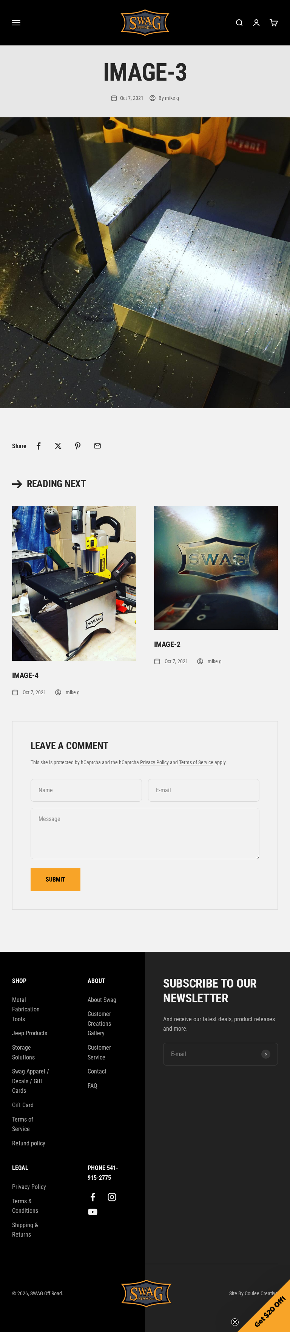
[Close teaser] (235, 1322)
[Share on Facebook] (38, 445)
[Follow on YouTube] (93, 1212)
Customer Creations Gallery (99, 1023)
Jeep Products (29, 1033)
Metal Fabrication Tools (26, 1009)
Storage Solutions (23, 1052)
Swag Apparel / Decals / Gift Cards (30, 1081)
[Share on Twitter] (58, 445)
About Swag (102, 999)
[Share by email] (97, 445)
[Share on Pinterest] (77, 445)
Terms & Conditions (25, 1206)
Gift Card (23, 1105)
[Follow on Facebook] (93, 1197)
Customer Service (99, 1052)
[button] (263, 1305)
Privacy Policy (154, 762)
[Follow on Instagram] (112, 1197)
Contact (97, 1071)
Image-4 (25, 675)
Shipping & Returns (25, 1230)
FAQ (92, 1085)
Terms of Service (196, 762)
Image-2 (167, 644)
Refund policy (28, 1143)
